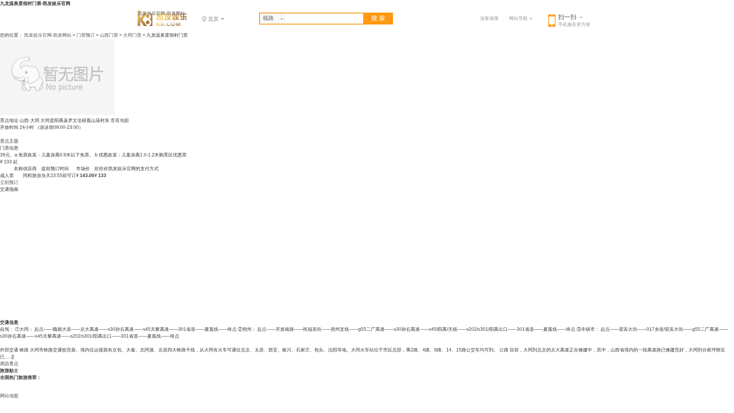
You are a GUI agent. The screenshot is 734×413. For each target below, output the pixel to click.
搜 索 (378, 18)
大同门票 (132, 35)
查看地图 (119, 120)
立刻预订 (9, 182)
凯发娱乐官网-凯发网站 (161, 13)
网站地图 (9, 395)
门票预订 (85, 35)
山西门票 (109, 35)
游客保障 (489, 18)
